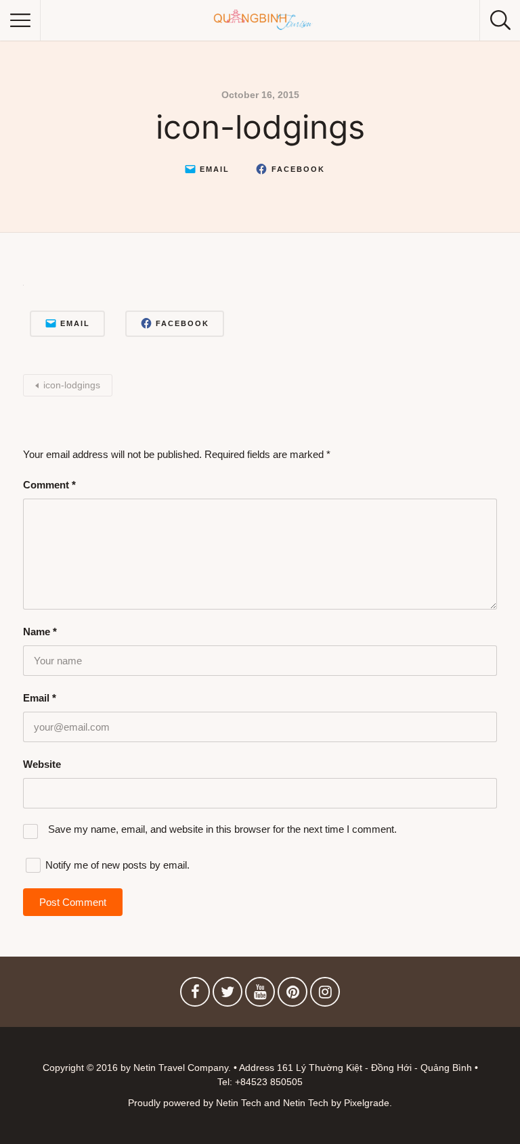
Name (40, 631)
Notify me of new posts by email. (117, 865)
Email (39, 698)
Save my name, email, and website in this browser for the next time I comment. (222, 829)
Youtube (260, 995)
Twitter (227, 995)
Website (42, 764)
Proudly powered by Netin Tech (194, 1102)
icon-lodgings (71, 385)
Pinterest (292, 995)
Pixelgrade (366, 1102)
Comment (49, 484)
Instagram (325, 995)
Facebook (195, 995)
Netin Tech (305, 1102)
